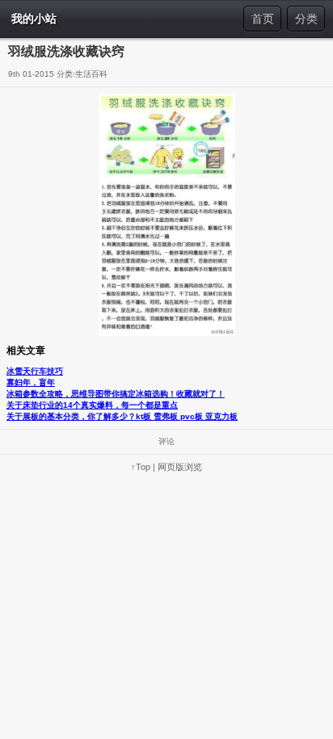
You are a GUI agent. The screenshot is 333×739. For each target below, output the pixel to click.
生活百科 (91, 73)
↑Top (140, 467)
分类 (306, 18)
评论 (166, 441)
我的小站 (34, 18)
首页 (262, 18)
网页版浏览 (180, 467)
